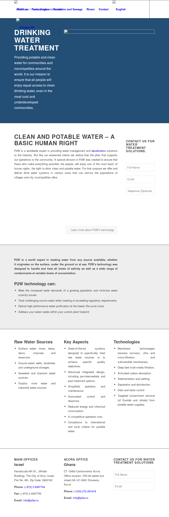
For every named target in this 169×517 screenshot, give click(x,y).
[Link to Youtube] (22, 45)
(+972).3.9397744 (34, 487)
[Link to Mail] (28, 45)
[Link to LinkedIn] (15, 45)
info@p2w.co (31, 500)
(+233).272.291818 (85, 491)
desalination (99, 151)
